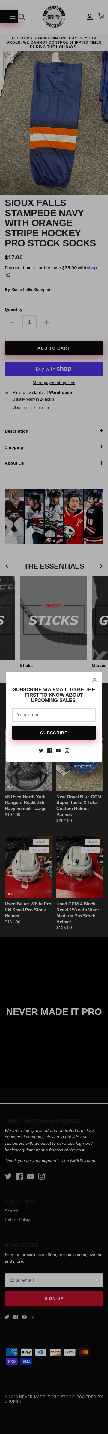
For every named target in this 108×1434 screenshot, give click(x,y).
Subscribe (54, 732)
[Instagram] (67, 750)
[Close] (94, 679)
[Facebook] (49, 750)
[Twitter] (41, 750)
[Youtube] (58, 750)
